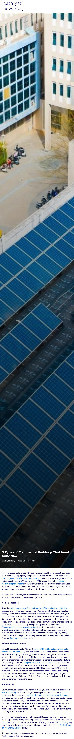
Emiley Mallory (8, 561)
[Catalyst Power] (13, 6)
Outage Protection (60, 733)
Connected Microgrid (13, 733)
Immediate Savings (29, 733)
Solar (32, 736)
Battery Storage (22, 736)
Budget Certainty (45, 733)
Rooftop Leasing (17, 638)
